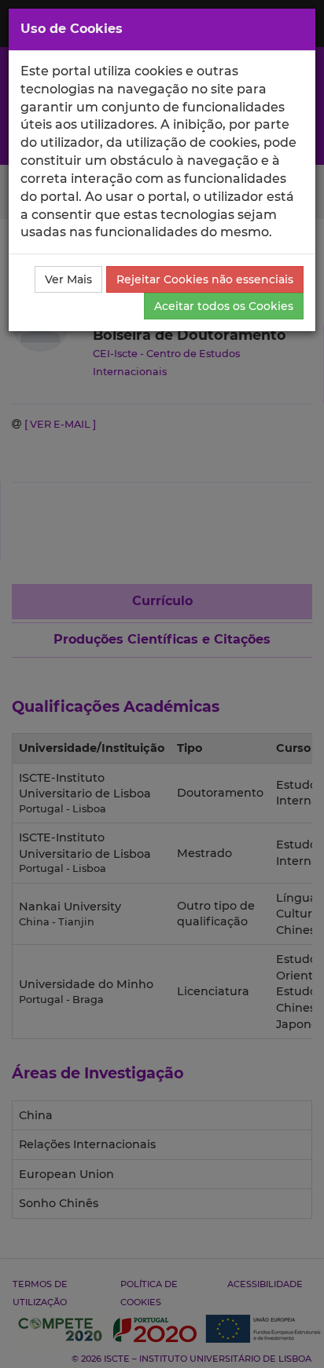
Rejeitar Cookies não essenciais (204, 279)
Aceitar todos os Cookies (223, 306)
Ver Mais (68, 279)
